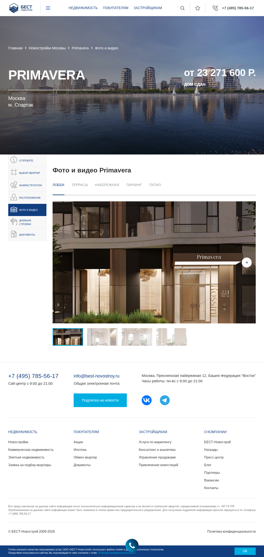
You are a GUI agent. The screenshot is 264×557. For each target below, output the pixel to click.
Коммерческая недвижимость (31, 449)
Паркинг (134, 185)
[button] (62, 262)
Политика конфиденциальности (231, 531)
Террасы (80, 185)
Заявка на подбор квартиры (29, 465)
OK (245, 551)
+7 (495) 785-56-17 (33, 376)
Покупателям (115, 8)
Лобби (58, 185)
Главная (15, 48)
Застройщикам (148, 8)
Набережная (107, 185)
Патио (155, 185)
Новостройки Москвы (47, 48)
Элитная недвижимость (26, 457)
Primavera (80, 48)
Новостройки (18, 442)
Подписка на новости (100, 400)
